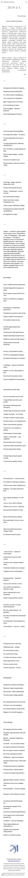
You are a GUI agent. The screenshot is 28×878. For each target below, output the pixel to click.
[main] (14, 7)
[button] (1, 2)
